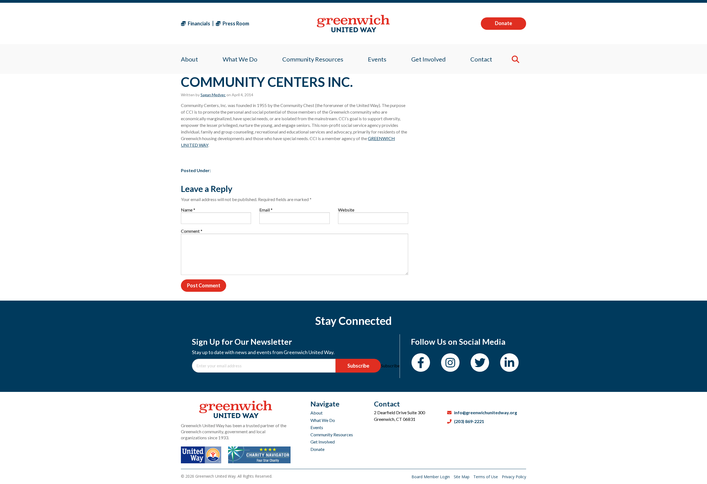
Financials (198, 23)
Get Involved (322, 441)
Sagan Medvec (213, 94)
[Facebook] (420, 362)
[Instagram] (450, 362)
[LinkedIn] (509, 362)
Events (316, 427)
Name (188, 209)
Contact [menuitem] (481, 59)
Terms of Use (486, 476)
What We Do (322, 420)
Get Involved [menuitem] (428, 59)
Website (346, 209)
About (316, 412)
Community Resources (331, 434)
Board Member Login (431, 476)
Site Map (462, 476)
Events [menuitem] (377, 59)
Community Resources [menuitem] (312, 59)
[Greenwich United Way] (353, 23)
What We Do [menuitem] (240, 59)
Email (266, 209)
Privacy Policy (514, 476)
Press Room (235, 23)
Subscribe (358, 366)
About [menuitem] (189, 59)
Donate (503, 23)
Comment (191, 231)
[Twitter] (480, 362)
